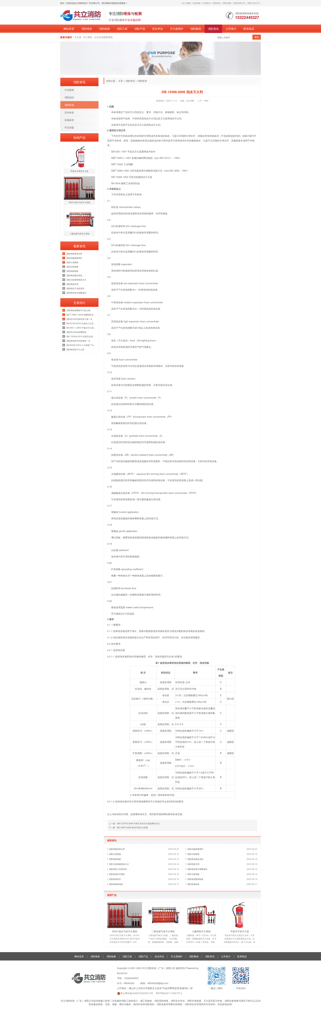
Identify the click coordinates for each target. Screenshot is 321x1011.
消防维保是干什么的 (75, 349)
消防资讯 (213, 29)
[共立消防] (81, 15)
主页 (120, 80)
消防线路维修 (115, 859)
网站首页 (69, 29)
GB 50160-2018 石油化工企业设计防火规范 (81, 323)
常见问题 (69, 127)
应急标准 (69, 120)
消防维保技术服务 (117, 874)
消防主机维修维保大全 (119, 864)
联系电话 (217, 3)
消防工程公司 (253, 3)
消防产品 (139, 29)
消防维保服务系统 (195, 859)
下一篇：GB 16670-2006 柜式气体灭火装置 (128, 827)
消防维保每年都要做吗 (197, 869)
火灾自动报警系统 (103, 37)
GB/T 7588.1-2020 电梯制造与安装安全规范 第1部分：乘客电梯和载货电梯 (81, 314)
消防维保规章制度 (195, 879)
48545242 (129, 983)
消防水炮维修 (193, 854)
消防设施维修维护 (195, 848)
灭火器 (77, 37)
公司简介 (231, 29)
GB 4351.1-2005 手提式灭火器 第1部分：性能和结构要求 (81, 327)
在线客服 (196, 3)
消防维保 (86, 29)
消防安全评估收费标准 (76, 332)
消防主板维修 (193, 874)
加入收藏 (186, 3)
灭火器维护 (176, 29)
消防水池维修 (115, 854)
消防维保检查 (193, 884)
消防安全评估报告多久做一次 (79, 318)
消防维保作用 (193, 864)
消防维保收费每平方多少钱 (78, 310)
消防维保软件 (115, 879)
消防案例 (195, 29)
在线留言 (207, 3)
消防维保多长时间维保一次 (78, 340)
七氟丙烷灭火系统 (201, 931)
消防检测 (104, 29)
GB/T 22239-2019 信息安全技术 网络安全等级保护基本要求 (81, 336)
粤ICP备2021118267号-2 (169, 993)
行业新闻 (69, 89)
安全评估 (157, 29)
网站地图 (227, 3)
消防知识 (69, 97)
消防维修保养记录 (117, 848)
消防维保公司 (239, 3)
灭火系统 (87, 37)
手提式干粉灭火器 (239, 931)
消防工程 (122, 29)
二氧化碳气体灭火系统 (163, 931)
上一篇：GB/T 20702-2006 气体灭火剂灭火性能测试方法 (134, 823)
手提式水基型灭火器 (79, 171)
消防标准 (142, 80)
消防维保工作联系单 (118, 869)
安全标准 (69, 112)
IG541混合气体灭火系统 (124, 931)
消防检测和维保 (116, 884)
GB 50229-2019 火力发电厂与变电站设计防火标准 (81, 345)
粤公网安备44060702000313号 (136, 993)
